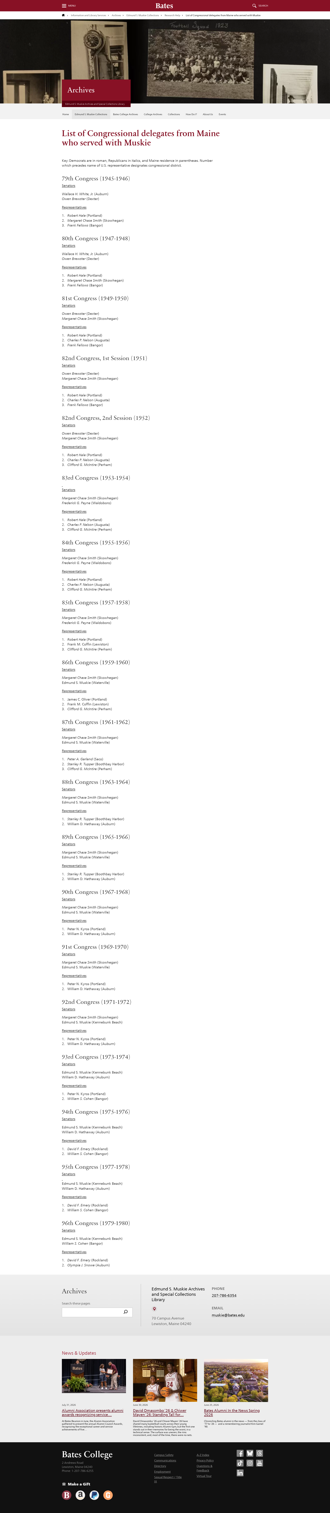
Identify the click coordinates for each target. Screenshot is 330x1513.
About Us (208, 114)
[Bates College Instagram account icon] (249, 1463)
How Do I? (191, 114)
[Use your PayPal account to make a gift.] (94, 1495)
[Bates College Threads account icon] (259, 1453)
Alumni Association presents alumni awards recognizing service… (92, 1412)
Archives (116, 15)
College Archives (153, 114)
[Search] (125, 1312)
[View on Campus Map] (154, 1309)
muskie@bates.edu (228, 1315)
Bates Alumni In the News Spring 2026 (232, 1412)
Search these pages (76, 1303)
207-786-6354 (224, 1295)
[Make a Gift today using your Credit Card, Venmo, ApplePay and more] (66, 1495)
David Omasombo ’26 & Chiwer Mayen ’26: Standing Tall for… (159, 1412)
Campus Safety (163, 1455)
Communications (165, 1460)
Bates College (87, 1454)
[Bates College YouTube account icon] (259, 1463)
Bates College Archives (125, 114)
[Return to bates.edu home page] (65, 15)
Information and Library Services (88, 15)
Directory (160, 1466)
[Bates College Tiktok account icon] (240, 1463)
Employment (162, 1471)
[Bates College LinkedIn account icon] (240, 1472)
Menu (72, 5)
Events (222, 114)
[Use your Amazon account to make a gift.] (80, 1495)
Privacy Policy (205, 1460)
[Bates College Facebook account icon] (240, 1453)
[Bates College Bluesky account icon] (249, 1453)
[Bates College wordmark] (164, 5)
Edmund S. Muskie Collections (142, 15)
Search (263, 5)
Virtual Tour (204, 1476)
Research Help (172, 15)
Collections (174, 114)
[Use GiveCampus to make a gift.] (108, 1495)
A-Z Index (203, 1455)
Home (65, 114)
